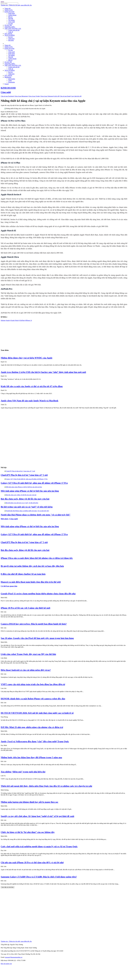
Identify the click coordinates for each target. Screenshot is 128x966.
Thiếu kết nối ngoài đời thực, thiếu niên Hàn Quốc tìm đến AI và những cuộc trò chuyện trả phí (46, 786)
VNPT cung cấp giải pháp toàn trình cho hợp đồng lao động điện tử (33, 684)
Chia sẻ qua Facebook (7, 96)
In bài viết (56, 96)
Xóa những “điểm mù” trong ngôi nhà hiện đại (23, 772)
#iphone (3, 320)
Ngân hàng (11, 13)
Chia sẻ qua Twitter (34, 96)
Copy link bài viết (76, 96)
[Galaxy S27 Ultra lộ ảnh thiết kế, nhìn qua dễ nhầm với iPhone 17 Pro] (26, 479)
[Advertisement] (57, 334)
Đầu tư (10, 17)
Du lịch (10, 37)
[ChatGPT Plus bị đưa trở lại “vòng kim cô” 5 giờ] (19, 471)
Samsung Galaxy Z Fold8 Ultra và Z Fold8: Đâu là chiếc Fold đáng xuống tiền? (39, 877)
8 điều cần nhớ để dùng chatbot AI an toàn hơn (23, 574)
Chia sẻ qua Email (65, 96)
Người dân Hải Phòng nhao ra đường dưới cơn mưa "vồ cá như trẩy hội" (35, 515)
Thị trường (11, 20)
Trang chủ (7, 8)
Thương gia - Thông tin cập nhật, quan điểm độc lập (16, 5)
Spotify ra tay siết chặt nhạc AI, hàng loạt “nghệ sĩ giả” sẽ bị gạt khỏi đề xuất (37, 816)
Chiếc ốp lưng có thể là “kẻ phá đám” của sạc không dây (28, 832)
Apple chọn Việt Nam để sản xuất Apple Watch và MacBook (29, 400)
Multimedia (7, 77)
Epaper (6, 84)
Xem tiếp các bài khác (7, 887)
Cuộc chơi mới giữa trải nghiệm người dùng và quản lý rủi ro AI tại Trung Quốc (39, 846)
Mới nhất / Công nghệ (9, 519)
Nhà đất (10, 18)
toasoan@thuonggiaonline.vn (13, 957)
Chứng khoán (12, 15)
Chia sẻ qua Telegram (46, 96)
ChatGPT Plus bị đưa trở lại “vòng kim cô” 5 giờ (24, 475)
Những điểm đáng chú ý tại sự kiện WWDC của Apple (26, 358)
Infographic (11, 79)
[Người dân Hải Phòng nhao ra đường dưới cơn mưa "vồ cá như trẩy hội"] (26, 511)
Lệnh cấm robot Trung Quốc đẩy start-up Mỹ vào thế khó (28, 654)
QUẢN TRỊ (8, 25)
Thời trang (11, 38)
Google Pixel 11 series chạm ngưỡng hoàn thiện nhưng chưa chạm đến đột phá (38, 593)
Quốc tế (10, 32)
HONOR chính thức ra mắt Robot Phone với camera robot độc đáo (33, 698)
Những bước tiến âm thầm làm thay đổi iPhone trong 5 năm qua (31, 757)
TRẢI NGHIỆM (9, 35)
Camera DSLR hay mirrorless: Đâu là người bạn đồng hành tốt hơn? (34, 624)
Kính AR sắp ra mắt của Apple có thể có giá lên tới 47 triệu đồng (32, 386)
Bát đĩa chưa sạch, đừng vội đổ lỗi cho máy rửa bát (25, 499)
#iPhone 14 (28, 320)
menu (2, 1)
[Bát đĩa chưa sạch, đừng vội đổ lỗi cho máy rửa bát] (20, 495)
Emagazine (11, 82)
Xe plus (10, 23)
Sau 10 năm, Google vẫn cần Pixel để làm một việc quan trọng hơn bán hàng (37, 638)
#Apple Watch (14, 320)
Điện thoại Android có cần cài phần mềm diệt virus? (26, 670)
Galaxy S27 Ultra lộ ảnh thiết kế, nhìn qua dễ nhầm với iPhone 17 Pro (34, 483)
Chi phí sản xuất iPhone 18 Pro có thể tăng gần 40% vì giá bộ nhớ (32, 862)
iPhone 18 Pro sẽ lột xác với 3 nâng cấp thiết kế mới (25, 608)
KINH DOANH (9, 12)
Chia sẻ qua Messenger (21, 96)
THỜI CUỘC (8, 10)
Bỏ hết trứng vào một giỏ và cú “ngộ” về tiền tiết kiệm (27, 507)
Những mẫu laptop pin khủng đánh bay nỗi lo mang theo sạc (29, 802)
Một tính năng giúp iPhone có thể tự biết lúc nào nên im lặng (30, 491)
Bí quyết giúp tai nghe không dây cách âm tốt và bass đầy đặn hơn (32, 566)
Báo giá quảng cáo (6, 963)
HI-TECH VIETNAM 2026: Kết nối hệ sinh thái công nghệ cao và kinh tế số (37, 713)
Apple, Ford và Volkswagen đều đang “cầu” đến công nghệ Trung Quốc (35, 741)
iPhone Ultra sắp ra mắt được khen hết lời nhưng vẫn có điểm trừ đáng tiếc (37, 558)
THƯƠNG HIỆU (9, 27)
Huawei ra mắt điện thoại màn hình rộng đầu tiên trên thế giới (31, 582)
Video (10, 80)
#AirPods (22, 320)
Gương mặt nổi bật (13, 30)
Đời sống (11, 40)
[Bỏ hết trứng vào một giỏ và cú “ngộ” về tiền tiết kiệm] (21, 503)
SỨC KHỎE (8, 33)
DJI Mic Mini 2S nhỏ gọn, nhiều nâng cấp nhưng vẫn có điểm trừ (32, 727)
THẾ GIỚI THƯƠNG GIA (12, 28)
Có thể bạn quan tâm (9, 586)
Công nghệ (11, 22)
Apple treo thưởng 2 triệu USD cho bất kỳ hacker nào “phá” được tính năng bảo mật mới (43, 372)
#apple (8, 320)
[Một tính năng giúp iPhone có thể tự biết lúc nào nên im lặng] (23, 487)
